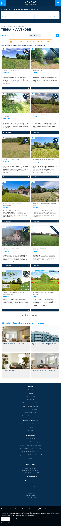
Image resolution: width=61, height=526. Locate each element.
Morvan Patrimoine (30, 497)
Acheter (5, 10)
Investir (20, 10)
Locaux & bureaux (31, 10)
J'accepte (5, 519)
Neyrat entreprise (30, 487)
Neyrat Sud (30, 485)
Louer (12, 10)
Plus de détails (7, 88)
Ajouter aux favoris (28, 88)
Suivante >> (35, 315)
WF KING (30, 491)
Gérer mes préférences (7, 523)
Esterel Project (30, 495)
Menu (58, 3)
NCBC (30, 489)
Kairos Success (30, 493)
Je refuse (16, 519)
